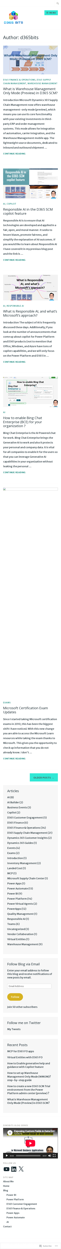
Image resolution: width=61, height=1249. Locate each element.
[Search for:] (57, 3)
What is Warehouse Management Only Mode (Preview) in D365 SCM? (30, 90)
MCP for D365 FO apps (20, 1051)
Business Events (17, 807)
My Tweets (14, 1029)
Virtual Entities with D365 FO (25, 1057)
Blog (5, 1190)
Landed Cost (14, 868)
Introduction (15, 858)
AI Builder (13, 802)
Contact (7, 1226)
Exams (7, 702)
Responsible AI (15, 306)
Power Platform (17, 898)
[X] (21, 1169)
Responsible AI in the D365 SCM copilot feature (28, 211)
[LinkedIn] (13, 1169)
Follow (15, 997)
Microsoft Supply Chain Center (25, 878)
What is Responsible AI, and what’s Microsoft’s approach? (30, 313)
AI (4, 204)
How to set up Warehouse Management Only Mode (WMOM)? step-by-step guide (29, 1076)
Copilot (11, 204)
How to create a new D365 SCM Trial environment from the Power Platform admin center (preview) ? (28, 1090)
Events (11, 848)
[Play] (6, 1155)
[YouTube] (6, 1169)
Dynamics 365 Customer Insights (27, 837)
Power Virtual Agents (20, 903)
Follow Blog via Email (23, 964)
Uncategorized (16, 929)
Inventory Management (22, 863)
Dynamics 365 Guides (20, 843)
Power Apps (14, 883)
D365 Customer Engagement (25, 817)
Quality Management (20, 913)
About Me (8, 1181)
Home (6, 1186)
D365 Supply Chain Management (27, 832)
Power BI (12, 893)
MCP (10, 873)
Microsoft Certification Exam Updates (25, 710)
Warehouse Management (43, 83)
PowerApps (14, 908)
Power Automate (17, 888)
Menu (52, 13)
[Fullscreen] (54, 1155)
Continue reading (14, 154)
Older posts (42, 778)
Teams (11, 924)
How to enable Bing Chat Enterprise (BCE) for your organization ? (22, 421)
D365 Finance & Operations (19, 80)
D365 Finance (15, 822)
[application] (30, 1143)
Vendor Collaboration (20, 934)
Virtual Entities (16, 939)
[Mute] (49, 1155)
